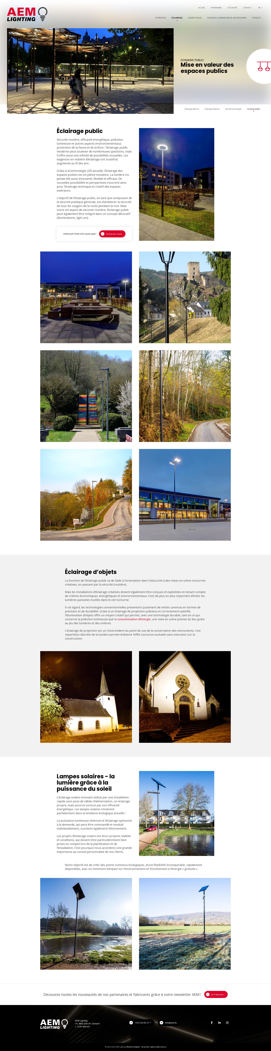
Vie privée (145, 1047)
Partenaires (216, 7)
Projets (256, 17)
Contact (247, 7)
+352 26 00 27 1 (143, 1022)
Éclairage (177, 17)
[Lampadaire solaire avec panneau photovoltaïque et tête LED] (176, 813)
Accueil (201, 7)
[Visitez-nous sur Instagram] (227, 1022)
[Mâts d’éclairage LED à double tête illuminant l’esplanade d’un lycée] (185, 494)
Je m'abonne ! (217, 994)
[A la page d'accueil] (27, 14)
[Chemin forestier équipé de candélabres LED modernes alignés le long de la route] (185, 396)
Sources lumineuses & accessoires (227, 17)
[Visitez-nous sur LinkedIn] (219, 1022)
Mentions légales (133, 1047)
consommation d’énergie (133, 619)
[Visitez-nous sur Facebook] (211, 1022)
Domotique (195, 17)
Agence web (155, 1047)
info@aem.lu (171, 1022)
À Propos (160, 17)
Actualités (232, 7)
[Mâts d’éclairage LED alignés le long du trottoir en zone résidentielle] (86, 494)
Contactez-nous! (114, 233)
